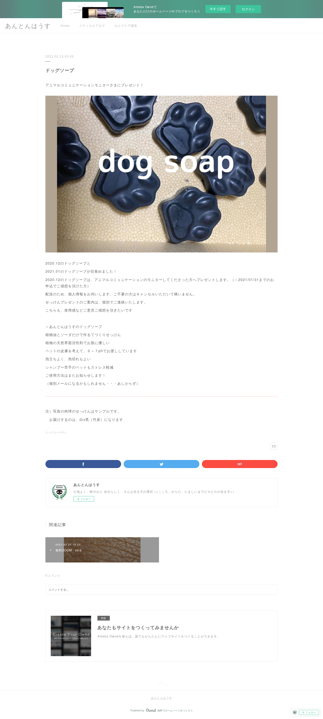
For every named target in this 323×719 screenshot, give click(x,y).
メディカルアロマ (92, 26)
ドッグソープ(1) (55, 432)
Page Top (161, 684)
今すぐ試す (218, 8)
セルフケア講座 (125, 26)
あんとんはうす (28, 25)
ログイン (248, 9)
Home (65, 26)
